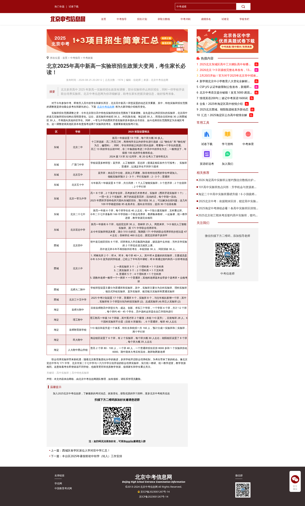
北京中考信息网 (105, 106)
